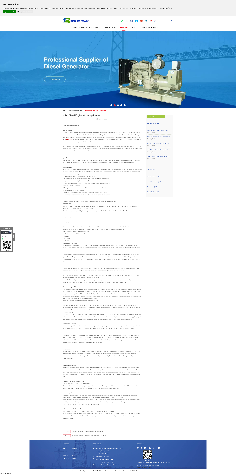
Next (66, 436)
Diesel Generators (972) (154, 182)
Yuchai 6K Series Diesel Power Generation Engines (89, 436)
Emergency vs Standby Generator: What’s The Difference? (89, 471)
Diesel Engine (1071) (153, 192)
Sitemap (157, 465)
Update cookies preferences (144, 467)
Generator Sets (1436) (153, 176)
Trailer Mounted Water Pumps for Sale (134, 471)
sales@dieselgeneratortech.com (109, 465)
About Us (97, 27)
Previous (66, 431)
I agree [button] (6, 12)
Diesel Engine (78, 110)
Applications (110, 27)
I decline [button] (12, 12)
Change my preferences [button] (24, 12)
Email (5, 236)
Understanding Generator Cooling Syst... (159, 156)
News (134, 27)
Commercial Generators (114, 471)
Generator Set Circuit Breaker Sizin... (158, 130)
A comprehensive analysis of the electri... (159, 136)
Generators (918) (152, 187)
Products (85, 27)
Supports (124, 27)
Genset (156, 27)
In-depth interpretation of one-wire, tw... (158, 143)
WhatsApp (6, 238)
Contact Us (145, 27)
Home (75, 27)
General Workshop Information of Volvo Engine (87, 431)
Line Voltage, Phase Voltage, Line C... (158, 150)
